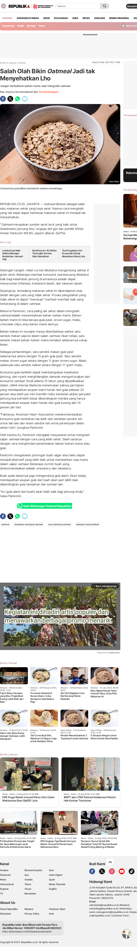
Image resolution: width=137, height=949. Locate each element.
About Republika (9, 909)
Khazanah (5, 874)
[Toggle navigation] (3, 6)
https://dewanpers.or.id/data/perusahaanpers (27, 931)
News (3, 879)
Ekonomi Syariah (28, 18)
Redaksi (29, 909)
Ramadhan (30, 893)
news (86, 18)
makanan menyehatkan (87, 524)
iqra (75, 18)
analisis (99, 18)
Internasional (7, 884)
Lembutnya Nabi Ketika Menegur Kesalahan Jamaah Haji (12, 255)
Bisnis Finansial (119, 18)
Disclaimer (5, 913)
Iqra (27, 874)
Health (20, 25)
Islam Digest (55, 874)
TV (1, 893)
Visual (28, 888)
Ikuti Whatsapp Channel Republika (47, 506)
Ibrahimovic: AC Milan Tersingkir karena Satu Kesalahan (44, 253)
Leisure (12, 62)
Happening (8, 25)
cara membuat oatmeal (59, 524)
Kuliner (22, 62)
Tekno (41, 25)
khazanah (61, 18)
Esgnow (4, 888)
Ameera (4, 870)
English (53, 888)
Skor (51, 870)
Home (3, 62)
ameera (7, 18)
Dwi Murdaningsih (48, 91)
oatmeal (5, 524)
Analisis (29, 879)
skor (46, 18)
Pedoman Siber (57, 909)
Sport (52, 879)
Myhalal (31, 25)
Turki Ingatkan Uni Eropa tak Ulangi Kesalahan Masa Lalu (73, 253)
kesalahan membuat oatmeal (28, 524)
